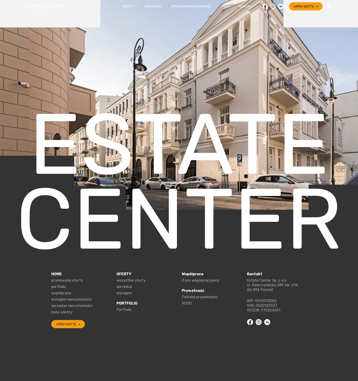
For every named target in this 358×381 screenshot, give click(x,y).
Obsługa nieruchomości (191, 6)
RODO (187, 303)
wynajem (124, 293)
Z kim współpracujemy (200, 280)
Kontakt (246, 6)
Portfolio (153, 6)
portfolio (58, 286)
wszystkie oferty (131, 280)
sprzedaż (124, 286)
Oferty (129, 6)
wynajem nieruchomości (71, 299)
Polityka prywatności (199, 297)
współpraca (61, 293)
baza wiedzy (62, 312)
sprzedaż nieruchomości (71, 305)
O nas (224, 6)
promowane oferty (67, 280)
